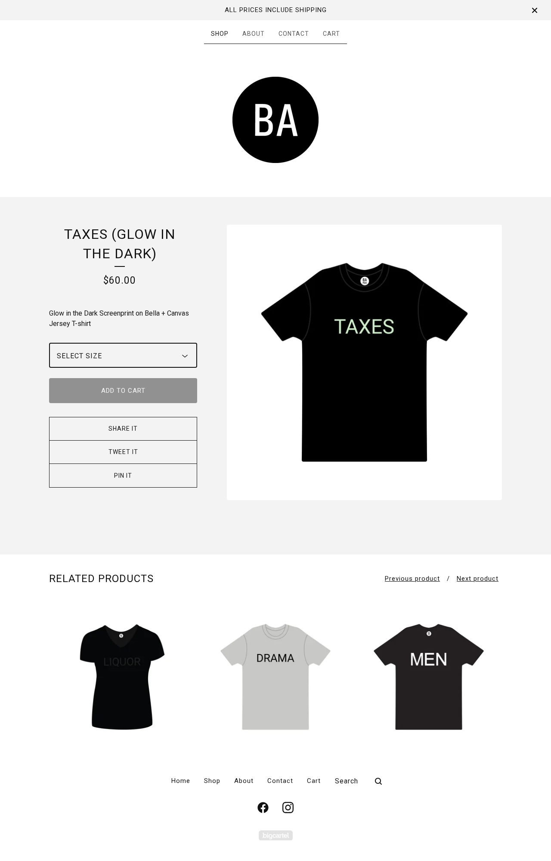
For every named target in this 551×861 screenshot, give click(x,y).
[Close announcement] (534, 10)
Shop (220, 33)
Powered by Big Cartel (276, 835)
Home (180, 781)
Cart (331, 33)
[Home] (275, 120)
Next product (477, 578)
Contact (294, 33)
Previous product (412, 578)
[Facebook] (263, 807)
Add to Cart (123, 390)
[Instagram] (288, 807)
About (253, 33)
